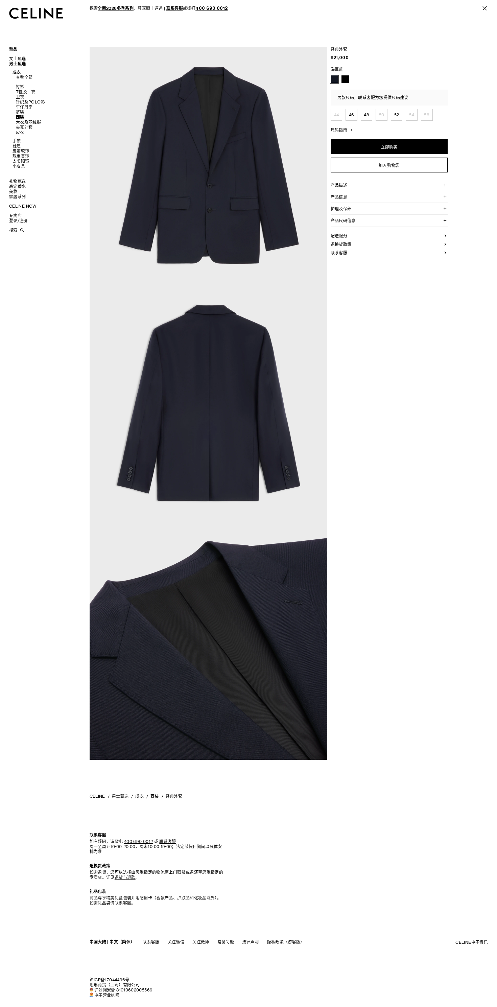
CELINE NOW (23, 206)
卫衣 (20, 96)
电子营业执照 (106, 995)
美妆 (13, 191)
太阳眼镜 (21, 161)
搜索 (13, 230)
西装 (20, 117)
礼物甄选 (17, 181)
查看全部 (24, 77)
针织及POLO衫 (30, 101)
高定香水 (17, 186)
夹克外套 (24, 127)
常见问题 (225, 941)
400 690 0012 (138, 841)
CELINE (97, 796)
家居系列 (17, 196)
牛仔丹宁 (24, 107)
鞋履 (17, 145)
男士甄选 (17, 63)
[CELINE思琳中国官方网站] (36, 13)
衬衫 (20, 86)
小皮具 (19, 166)
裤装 (20, 112)
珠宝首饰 (21, 156)
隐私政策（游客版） (286, 941)
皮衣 (20, 132)
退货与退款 (125, 877)
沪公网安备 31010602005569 (123, 989)
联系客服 (151, 941)
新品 (13, 49)
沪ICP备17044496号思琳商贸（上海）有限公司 (115, 982)
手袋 (17, 140)
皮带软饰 (21, 151)
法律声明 (250, 941)
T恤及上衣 (26, 91)
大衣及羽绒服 (28, 122)
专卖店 (15, 215)
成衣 (17, 72)
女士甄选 (17, 58)
